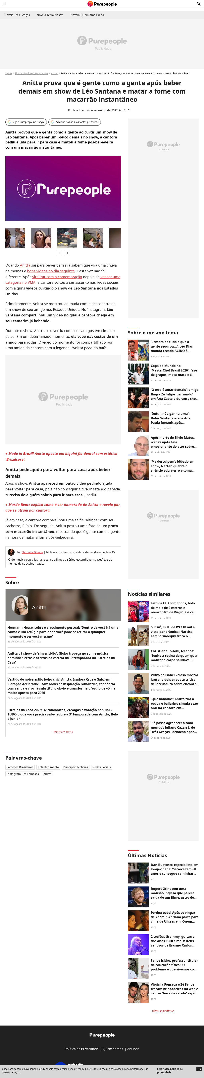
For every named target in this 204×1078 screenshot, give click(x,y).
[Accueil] (102, 4)
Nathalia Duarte (32, 552)
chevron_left (59, 252)
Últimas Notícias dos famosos (31, 73)
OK (199, 1069)
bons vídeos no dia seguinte (51, 271)
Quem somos (113, 1049)
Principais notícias (75, 767)
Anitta (54, 73)
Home (8, 73)
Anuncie (133, 1049)
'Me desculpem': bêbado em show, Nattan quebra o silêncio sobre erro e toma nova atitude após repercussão (172, 470)
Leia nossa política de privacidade (170, 1070)
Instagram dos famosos (23, 774)
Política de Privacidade (82, 1049)
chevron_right (67, 252)
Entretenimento (48, 767)
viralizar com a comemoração (57, 276)
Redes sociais (102, 767)
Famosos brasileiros (20, 767)
